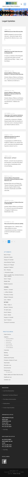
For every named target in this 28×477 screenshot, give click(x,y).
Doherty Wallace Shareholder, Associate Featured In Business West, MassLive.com (13, 179)
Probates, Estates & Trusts (10, 360)
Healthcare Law (8, 377)
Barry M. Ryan (7, 254)
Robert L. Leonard (8, 289)
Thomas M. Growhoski (9, 322)
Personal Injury (9, 340)
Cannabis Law (7, 379)
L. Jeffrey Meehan (8, 292)
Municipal (6, 355)
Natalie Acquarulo (8, 283)
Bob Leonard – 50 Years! (10, 157)
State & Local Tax (9, 345)
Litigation (6, 337)
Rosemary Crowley (8, 294)
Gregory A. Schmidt (8, 317)
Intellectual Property (9, 357)
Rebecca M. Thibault (9, 264)
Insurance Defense (9, 338)
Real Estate (7, 362)
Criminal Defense (9, 347)
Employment (7, 370)
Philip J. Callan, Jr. (8, 304)
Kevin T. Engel (7, 278)
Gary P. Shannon (7, 320)
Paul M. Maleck (7, 312)
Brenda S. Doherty (8, 307)
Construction (8, 342)
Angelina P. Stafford (8, 267)
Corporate (6, 350)
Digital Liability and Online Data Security (13, 374)
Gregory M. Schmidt (8, 259)
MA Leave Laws (9, 372)
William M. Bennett (8, 297)
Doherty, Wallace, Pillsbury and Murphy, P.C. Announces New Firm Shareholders (12, 94)
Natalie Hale (7, 281)
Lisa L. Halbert (7, 299)
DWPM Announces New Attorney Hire (13, 31)
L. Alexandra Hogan (8, 272)
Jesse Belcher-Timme (9, 262)
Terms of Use (16, 473)
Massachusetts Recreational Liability (13, 223)
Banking (6, 352)
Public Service (7, 334)
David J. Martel (7, 314)
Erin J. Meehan (7, 269)
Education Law (7, 365)
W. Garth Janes (7, 309)
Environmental (9, 344)
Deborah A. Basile (8, 257)
